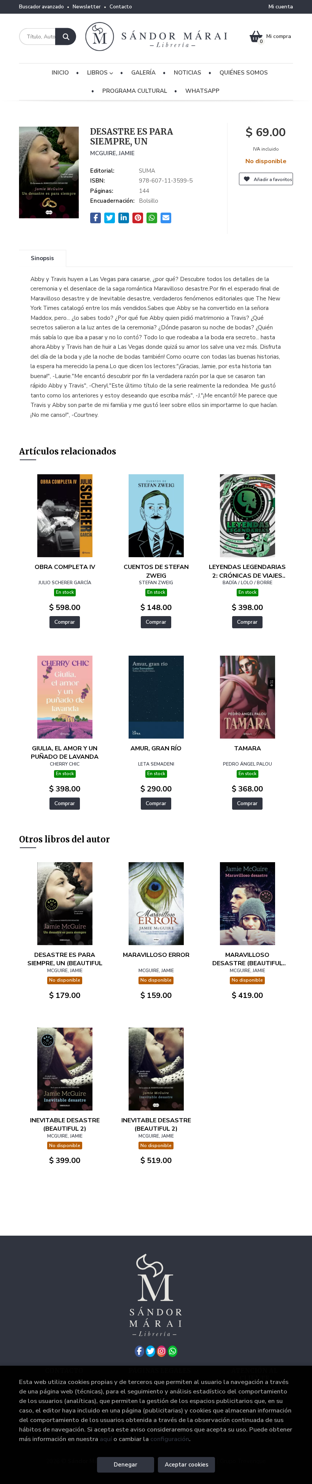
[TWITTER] (150, 1351)
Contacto (121, 6)
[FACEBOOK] (139, 1351)
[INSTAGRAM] (161, 1351)
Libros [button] (98, 72)
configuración (169, 1439)
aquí (106, 1439)
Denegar (125, 1464)
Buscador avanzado (41, 6)
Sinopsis (42, 258)
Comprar (64, 622)
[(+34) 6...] (172, 1351)
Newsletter (87, 6)
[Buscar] (65, 36)
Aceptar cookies (187, 1464)
